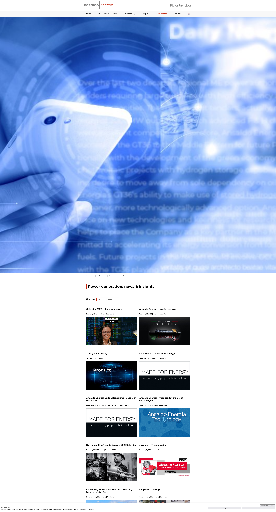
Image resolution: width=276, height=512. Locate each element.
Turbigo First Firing (96, 353)
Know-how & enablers (107, 14)
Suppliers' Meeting (149, 489)
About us (177, 14)
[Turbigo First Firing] (111, 375)
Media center (161, 14)
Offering (87, 14)
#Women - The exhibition (153, 445)
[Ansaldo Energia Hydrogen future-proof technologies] (164, 422)
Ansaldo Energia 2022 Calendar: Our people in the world (111, 399)
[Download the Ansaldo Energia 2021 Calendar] (111, 467)
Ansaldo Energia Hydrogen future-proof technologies (161, 399)
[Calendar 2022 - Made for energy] (111, 331)
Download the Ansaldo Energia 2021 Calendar (111, 445)
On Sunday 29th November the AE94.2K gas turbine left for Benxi (110, 490)
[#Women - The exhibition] (164, 467)
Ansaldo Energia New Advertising (157, 309)
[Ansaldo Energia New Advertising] (164, 331)
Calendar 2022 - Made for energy (104, 309)
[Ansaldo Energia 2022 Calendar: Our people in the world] (111, 422)
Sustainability (129, 14)
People (145, 14)
